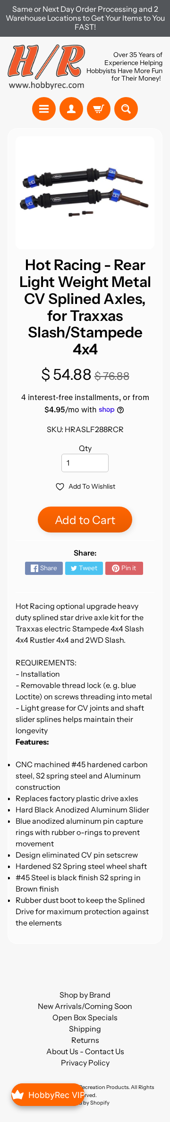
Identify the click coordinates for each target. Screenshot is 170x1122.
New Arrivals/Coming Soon (85, 1006)
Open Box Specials (85, 1017)
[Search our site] (126, 109)
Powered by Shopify (85, 1102)
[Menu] (44, 109)
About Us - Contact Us (85, 1051)
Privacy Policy (85, 1062)
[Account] (71, 109)
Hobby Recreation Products (94, 1087)
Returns (85, 1040)
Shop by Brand (85, 994)
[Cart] (98, 109)
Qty (85, 448)
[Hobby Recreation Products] (46, 67)
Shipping (85, 1028)
